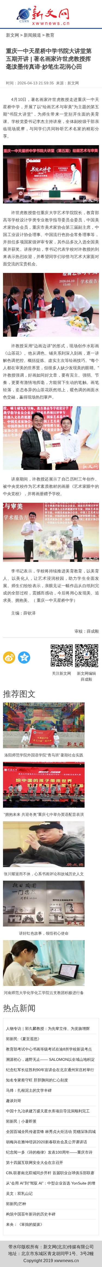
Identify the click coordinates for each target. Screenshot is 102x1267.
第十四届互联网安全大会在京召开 (34, 1162)
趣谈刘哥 (13, 1101)
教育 (50, 35)
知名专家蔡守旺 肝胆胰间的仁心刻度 (37, 1080)
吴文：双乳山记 (19, 1193)
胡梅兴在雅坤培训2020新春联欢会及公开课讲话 (46, 1142)
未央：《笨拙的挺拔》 (25, 1224)
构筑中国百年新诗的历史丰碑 (30, 1214)
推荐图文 (19, 693)
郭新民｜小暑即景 (21, 1121)
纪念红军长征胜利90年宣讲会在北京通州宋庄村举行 (50, 1070)
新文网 (12, 35)
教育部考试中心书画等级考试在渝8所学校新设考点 (49, 1049)
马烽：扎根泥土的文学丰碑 (29, 1090)
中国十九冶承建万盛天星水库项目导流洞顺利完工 (48, 1111)
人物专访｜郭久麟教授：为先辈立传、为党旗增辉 (48, 1028)
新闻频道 (32, 35)
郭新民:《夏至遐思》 (23, 1039)
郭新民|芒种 (16, 1204)
